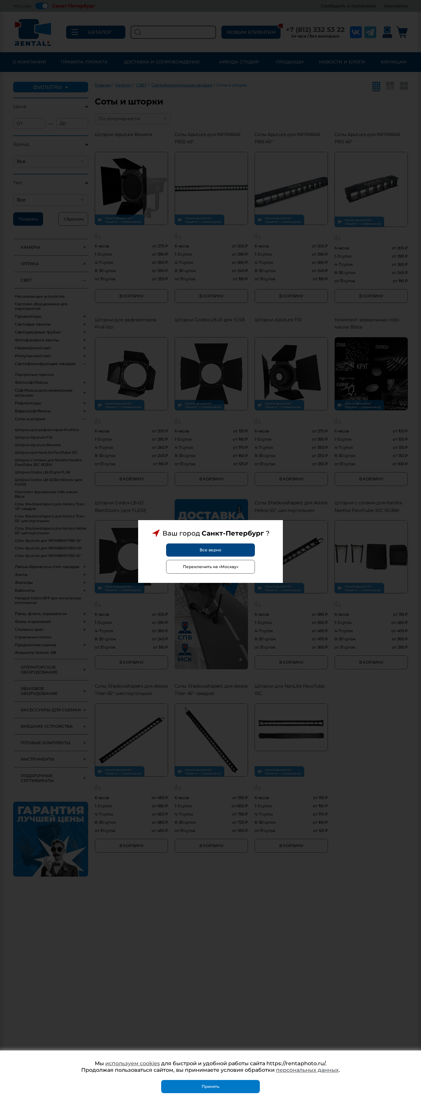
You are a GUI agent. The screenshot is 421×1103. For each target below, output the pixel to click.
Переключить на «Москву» (210, 566)
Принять (210, 1086)
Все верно (210, 549)
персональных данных (307, 1070)
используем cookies (132, 1063)
